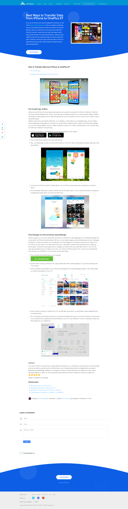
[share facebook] (38, 498)
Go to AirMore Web (89, 3)
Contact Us (39, 494)
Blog (50, 3)
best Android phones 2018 (37, 25)
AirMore (30, 4)
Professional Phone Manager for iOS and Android (44, 74)
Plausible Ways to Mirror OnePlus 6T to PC (43, 388)
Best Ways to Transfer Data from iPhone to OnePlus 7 (46, 390)
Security (54, 494)
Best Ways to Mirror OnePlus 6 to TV (41, 385)
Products (66, 3)
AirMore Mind (77, 3)
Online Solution (102, 3)
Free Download (34, 52)
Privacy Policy (44, 494)
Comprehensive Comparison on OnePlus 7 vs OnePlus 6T (47, 392)
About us (33, 494)
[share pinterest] (43, 498)
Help (45, 3)
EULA (50, 494)
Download (58, 3)
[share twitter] (33, 498)
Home (39, 3)
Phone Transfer (65, 398)
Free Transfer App (35, 71)
